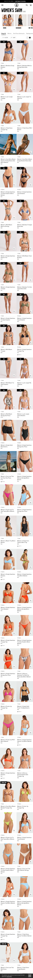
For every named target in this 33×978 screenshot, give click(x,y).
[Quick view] (14, 58)
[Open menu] (2, 5)
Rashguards (29, 33)
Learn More (9, 976)
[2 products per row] (30, 37)
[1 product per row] (27, 37)
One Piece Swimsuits (19, 33)
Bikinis (9, 33)
